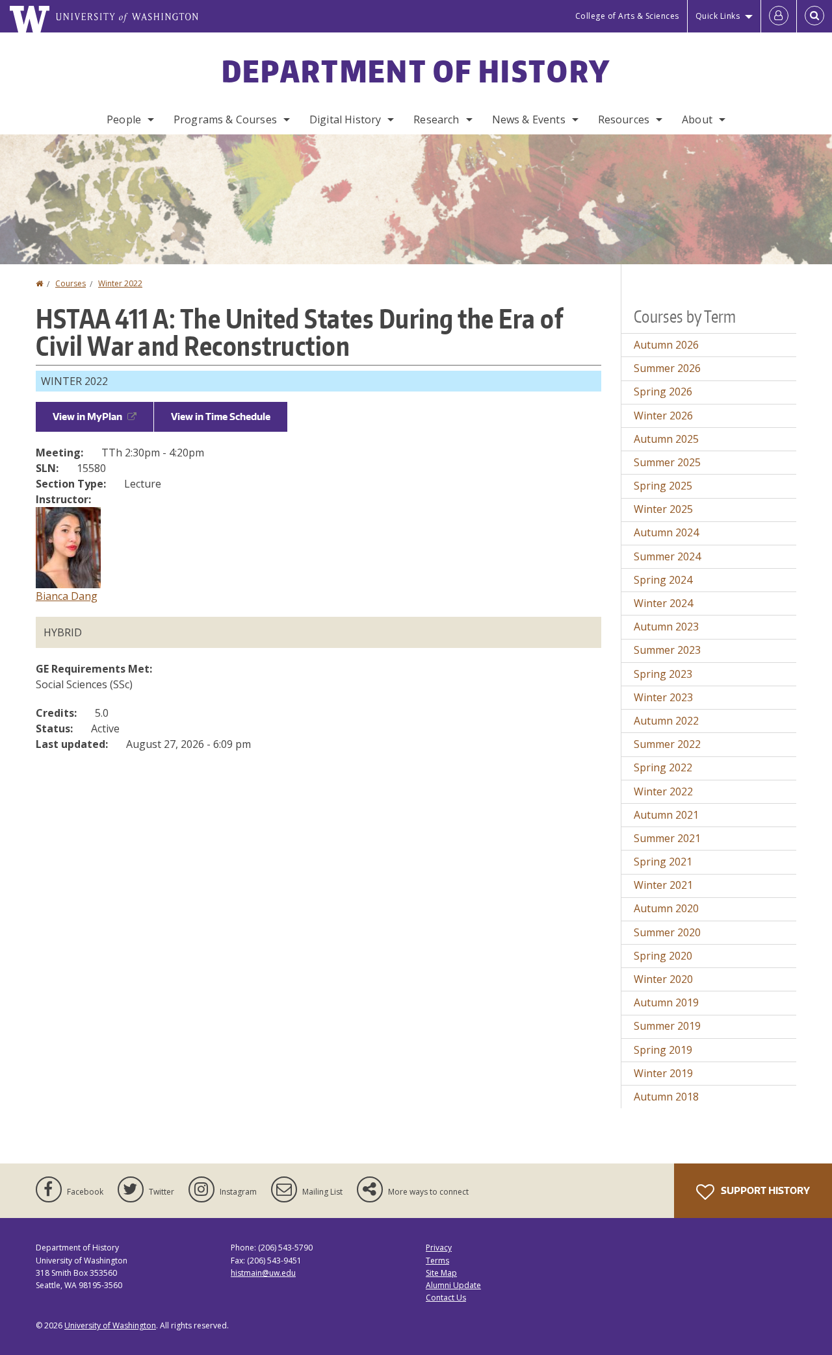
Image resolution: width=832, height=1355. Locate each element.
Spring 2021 (663, 861)
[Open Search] (814, 16)
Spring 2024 (663, 580)
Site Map (441, 1272)
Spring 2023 (663, 674)
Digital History (345, 119)
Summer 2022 (667, 744)
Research (436, 119)
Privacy (439, 1247)
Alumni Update (453, 1285)
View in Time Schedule (220, 416)
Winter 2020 (663, 979)
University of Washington (110, 1325)
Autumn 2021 (666, 815)
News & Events (529, 119)
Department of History (416, 71)
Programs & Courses (225, 119)
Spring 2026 (663, 391)
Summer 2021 (667, 838)
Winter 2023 (663, 697)
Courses (70, 283)
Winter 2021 (663, 885)
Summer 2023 (667, 650)
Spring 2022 (663, 767)
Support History (764, 1190)
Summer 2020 (667, 932)
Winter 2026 (663, 415)
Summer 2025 (667, 462)
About (697, 119)
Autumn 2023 (666, 626)
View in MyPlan (87, 416)
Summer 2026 (667, 368)
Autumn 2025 (666, 439)
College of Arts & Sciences (627, 15)
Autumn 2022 (666, 721)
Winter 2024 (663, 603)
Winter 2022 (120, 283)
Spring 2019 (663, 1050)
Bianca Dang (67, 596)
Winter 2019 (663, 1073)
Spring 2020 (663, 956)
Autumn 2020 (666, 908)
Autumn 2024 (666, 532)
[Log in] (778, 16)
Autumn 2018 (666, 1096)
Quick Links (718, 15)
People (124, 119)
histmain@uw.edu (263, 1272)
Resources (623, 119)
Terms (437, 1260)
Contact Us (446, 1297)
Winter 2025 (663, 509)
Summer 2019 (667, 1026)
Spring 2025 (663, 486)
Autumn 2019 (666, 1002)
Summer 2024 (667, 556)
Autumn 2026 (666, 345)
